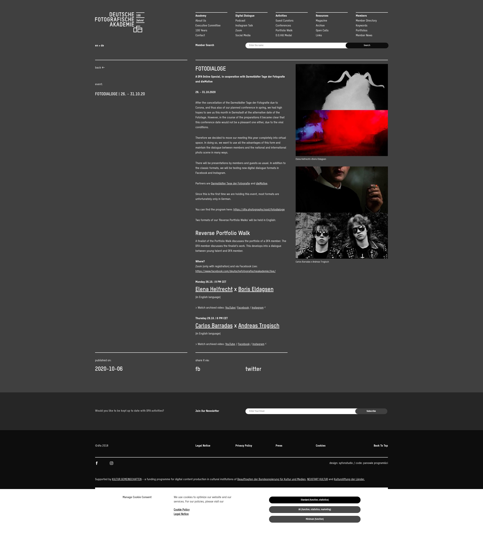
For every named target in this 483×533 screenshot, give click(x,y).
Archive (320, 25)
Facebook (243, 307)
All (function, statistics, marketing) (314, 509)
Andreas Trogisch (258, 326)
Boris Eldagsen (256, 289)
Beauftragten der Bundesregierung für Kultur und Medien (271, 479)
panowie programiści (375, 463)
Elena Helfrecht (214, 289)
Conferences (283, 25)
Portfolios (361, 30)
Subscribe (371, 411)
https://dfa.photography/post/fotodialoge (259, 209)
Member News (364, 35)
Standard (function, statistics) (315, 500)
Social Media (243, 35)
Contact (200, 35)
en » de (99, 45)
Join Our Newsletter (207, 411)
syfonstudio (346, 463)
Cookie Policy (182, 509)
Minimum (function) (315, 519)
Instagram (258, 307)
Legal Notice (181, 514)
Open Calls (322, 30)
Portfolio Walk (284, 30)
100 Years (201, 30)
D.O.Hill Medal (284, 35)
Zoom (238, 30)
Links (319, 35)
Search (367, 45)
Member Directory (366, 20)
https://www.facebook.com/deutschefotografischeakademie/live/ (235, 271)
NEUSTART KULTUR (317, 479)
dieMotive (261, 183)
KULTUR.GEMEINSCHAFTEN (127, 479)
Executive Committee (208, 25)
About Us (200, 20)
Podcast (240, 20)
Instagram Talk (244, 25)
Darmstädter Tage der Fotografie (230, 183)
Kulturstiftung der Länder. (349, 479)
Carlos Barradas (214, 326)
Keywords (361, 25)
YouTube (230, 307)
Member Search (204, 45)
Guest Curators (284, 20)
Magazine (321, 20)
